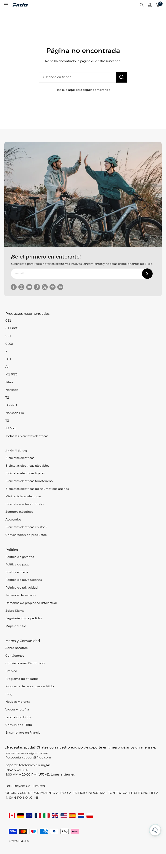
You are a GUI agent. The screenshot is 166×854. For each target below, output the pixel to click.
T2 (7, 397)
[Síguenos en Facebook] (14, 287)
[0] (158, 5)
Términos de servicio (20, 595)
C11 (8, 320)
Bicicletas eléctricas (19, 458)
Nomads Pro (14, 413)
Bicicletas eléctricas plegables (27, 466)
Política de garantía (19, 557)
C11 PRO (11, 328)
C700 (9, 344)
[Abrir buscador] (142, 5)
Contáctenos (14, 655)
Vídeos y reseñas (17, 709)
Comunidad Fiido (18, 725)
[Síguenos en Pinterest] (52, 287)
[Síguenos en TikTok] (37, 287)
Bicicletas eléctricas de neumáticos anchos (37, 489)
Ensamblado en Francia (22, 732)
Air (7, 367)
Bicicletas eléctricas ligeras (25, 473)
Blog (8, 694)
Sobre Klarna (14, 611)
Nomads (11, 390)
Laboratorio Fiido (18, 717)
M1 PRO (11, 374)
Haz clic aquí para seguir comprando (83, 90)
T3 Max (10, 428)
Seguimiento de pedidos (23, 618)
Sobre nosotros (16, 648)
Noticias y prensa (17, 702)
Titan (9, 382)
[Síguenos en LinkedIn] (60, 287)
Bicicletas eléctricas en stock (26, 527)
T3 (7, 421)
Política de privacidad (21, 587)
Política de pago (17, 564)
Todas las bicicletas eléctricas (26, 436)
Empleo (11, 671)
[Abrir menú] (6, 4)
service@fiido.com (34, 753)
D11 (8, 359)
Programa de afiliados (21, 679)
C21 (8, 336)
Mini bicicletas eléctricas (23, 496)
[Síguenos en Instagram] (21, 287)
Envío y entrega (16, 572)
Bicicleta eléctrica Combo (24, 504)
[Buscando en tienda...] (121, 77)
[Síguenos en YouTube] (29, 287)
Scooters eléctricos (19, 512)
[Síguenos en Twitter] (45, 287)
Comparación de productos (25, 535)
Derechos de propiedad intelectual (31, 603)
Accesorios (13, 519)
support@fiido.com (36, 757)
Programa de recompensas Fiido (29, 686)
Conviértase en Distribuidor (25, 663)
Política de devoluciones (23, 580)
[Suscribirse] (147, 273)
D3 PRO (11, 405)
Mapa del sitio (15, 626)
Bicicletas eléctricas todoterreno (29, 481)
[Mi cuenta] (150, 5)
